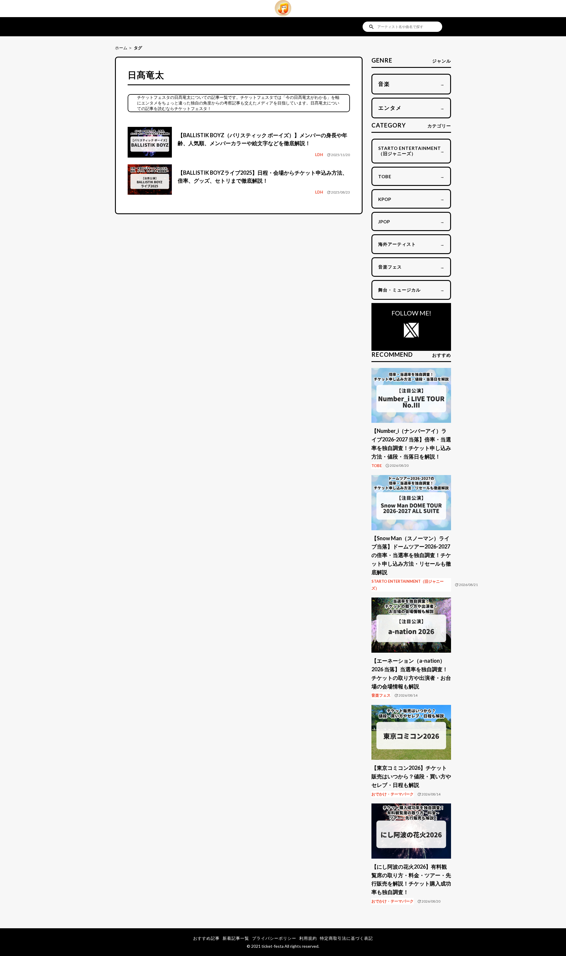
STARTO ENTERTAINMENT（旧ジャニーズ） (407, 584)
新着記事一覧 (236, 938)
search (371, 27)
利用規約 (308, 938)
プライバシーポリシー (274, 938)
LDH (319, 154)
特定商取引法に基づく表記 (346, 938)
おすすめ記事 (206, 938)
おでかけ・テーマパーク (392, 794)
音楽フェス (381, 695)
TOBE (376, 465)
